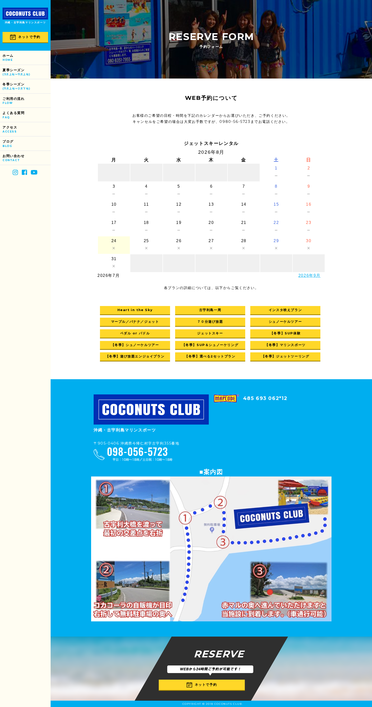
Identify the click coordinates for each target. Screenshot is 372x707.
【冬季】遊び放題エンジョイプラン (135, 356)
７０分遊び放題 (210, 321)
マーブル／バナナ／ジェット (135, 321)
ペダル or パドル (135, 333)
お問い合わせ (14, 158)
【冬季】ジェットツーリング (285, 356)
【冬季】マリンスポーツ (285, 345)
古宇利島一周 (210, 310)
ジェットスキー (210, 333)
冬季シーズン (16, 86)
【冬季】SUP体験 (285, 333)
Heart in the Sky (135, 310)
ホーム (8, 58)
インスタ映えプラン (285, 310)
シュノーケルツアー (285, 321)
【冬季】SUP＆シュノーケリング (210, 345)
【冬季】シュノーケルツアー (135, 345)
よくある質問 (14, 115)
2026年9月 (309, 275)
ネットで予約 (29, 37)
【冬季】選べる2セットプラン (210, 356)
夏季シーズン (16, 72)
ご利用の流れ (14, 101)
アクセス (10, 129)
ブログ (8, 143)
